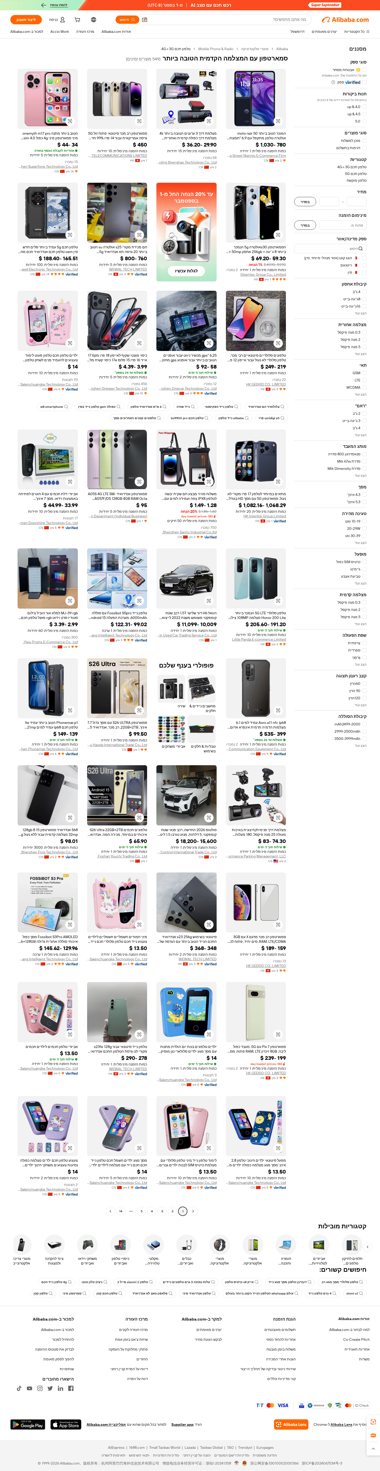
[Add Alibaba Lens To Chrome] (291, 1424)
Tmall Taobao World (164, 1447)
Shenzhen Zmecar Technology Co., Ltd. (186, 388)
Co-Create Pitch (356, 1339)
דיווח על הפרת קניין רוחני (129, 1369)
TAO (230, 1447)
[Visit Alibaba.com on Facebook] (71, 1388)
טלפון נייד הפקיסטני (219, 407)
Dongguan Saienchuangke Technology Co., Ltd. (48, 384)
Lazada (190, 1447)
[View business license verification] (236, 1463)
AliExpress (116, 1447)
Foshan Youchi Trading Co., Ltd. (122, 856)
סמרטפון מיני (72, 1293)
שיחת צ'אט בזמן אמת (131, 1339)
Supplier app (182, 1424)
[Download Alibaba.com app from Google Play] (27, 1424)
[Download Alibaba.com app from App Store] (65, 1424)
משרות (364, 1359)
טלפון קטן (41, 1293)
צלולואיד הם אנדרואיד (263, 407)
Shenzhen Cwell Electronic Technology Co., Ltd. (48, 269)
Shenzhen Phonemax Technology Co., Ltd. (48, 749)
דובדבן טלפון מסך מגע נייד (288, 1282)
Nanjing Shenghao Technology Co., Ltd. (186, 162)
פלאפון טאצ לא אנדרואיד (150, 1293)
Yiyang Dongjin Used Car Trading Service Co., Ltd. (186, 635)
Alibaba (282, 49)
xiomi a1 (352, 1293)
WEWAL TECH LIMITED (128, 269)
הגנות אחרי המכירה (281, 1359)
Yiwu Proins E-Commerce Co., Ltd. (50, 642)
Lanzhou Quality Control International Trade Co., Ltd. (186, 852)
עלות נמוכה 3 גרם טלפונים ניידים (186, 1282)
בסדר (305, 202)
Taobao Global (211, 1447)
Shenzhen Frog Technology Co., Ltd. (49, 852)
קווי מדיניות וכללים (281, 1379)
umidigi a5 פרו (269, 418)
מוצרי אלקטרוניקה (255, 49)
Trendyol (245, 1447)
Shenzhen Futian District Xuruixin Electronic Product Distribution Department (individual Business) (117, 516)
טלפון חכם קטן (106, 1293)
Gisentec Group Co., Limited (263, 274)
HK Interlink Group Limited (265, 516)
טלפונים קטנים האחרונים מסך (134, 418)
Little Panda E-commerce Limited (259, 639)
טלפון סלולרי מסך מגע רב (340, 1282)
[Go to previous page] (193, 1211)
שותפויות (67, 1369)
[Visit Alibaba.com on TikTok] (19, 1388)
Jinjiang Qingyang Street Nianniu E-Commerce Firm (256, 156)
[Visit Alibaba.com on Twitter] (50, 1388)
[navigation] (330, 630)
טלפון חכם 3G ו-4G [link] (176, 49)
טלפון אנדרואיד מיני (197, 1293)
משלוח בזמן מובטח (281, 1349)
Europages (265, 1447)
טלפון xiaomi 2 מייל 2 (132, 1282)
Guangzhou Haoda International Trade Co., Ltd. (117, 745)
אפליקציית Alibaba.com (106, 1424)
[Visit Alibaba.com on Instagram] (40, 1388)
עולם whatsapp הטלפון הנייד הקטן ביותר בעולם (259, 1293)
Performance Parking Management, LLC (256, 856)
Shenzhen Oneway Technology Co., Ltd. (117, 388)
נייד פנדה (183, 407)
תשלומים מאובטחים (280, 1330)
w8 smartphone (51, 407)
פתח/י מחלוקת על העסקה (128, 1349)
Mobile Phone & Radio (215, 49)
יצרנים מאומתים (209, 1330)
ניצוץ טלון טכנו (92, 1282)
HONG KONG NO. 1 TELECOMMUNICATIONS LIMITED (117, 156)
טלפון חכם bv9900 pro (187, 418)
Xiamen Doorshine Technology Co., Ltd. (48, 523)
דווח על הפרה (137, 1379)
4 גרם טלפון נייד (319, 1293)
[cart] (77, 20)
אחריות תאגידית (357, 1349)
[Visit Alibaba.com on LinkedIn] (60, 1388)
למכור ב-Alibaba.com (57, 1330)
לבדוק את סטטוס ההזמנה (54, 1349)
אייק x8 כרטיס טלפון (239, 1282)
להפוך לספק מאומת (58, 1359)
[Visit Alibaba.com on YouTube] (29, 1388)
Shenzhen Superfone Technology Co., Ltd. (48, 166)
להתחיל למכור (63, 1339)
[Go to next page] (110, 1211)
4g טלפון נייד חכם (54, 1282)
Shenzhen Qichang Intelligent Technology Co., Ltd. (117, 635)
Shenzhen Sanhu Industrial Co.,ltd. (189, 532)
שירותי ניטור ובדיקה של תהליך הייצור (268, 1369)
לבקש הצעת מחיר (208, 1339)
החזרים (142, 1359)
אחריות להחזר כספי (281, 1339)
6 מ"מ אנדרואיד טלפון (146, 407)
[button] (144, 20)
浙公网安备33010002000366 (274, 1463)
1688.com (137, 1447)
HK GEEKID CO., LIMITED (266, 384)
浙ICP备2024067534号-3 (322, 1463)
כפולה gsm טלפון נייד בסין (97, 407)
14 (120, 1211)
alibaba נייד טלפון (231, 418)
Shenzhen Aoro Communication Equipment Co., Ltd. (256, 749)
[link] (373, 1422)
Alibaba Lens (341, 1424)
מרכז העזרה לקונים (133, 1330)
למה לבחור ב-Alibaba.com (349, 1330)
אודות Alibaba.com (354, 1319)
